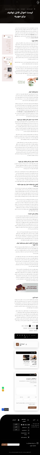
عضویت (4, 444)
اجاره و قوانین (8, 40)
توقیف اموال (25, 328)
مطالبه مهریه (35, 330)
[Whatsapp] (27, 425)
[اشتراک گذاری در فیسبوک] (29, 335)
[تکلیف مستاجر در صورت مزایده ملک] (10, 70)
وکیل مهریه (32, 34)
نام (36, 397)
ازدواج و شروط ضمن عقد (8, 42)
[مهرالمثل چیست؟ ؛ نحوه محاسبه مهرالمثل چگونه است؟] (10, 63)
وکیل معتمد (31, 330)
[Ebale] (21, 425)
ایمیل (28, 397)
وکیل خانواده (20, 111)
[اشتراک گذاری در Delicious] (20, 335)
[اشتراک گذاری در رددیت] (22, 335)
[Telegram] (29, 425)
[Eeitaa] (23, 425)
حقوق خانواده (26, 325)
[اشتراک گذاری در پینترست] (24, 335)
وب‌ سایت (21, 397)
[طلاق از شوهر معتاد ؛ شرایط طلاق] (10, 76)
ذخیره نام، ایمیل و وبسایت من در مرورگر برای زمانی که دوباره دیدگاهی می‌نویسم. (25, 403)
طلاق (31, 366)
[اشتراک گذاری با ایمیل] (25, 337)
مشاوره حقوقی (8, 50)
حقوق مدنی (9, 46)
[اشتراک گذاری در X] (27, 335)
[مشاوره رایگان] (3, 409)
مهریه (22, 325)
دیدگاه (35, 385)
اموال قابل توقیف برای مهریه (31, 328)
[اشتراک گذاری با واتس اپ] (27, 337)
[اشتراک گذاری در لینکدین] (17, 335)
